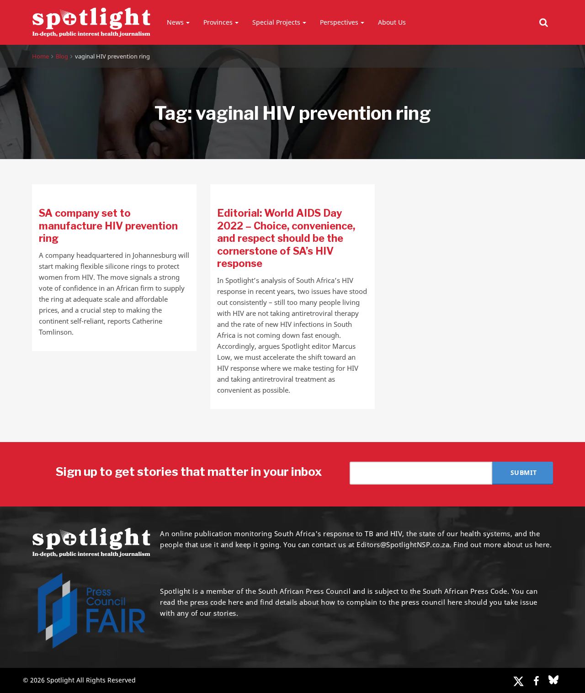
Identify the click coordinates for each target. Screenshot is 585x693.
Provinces (218, 22)
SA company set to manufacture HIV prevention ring (108, 225)
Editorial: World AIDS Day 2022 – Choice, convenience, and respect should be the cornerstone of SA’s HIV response (286, 238)
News (175, 22)
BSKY (553, 680)
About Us (392, 22)
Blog (62, 56)
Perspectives (339, 22)
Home (40, 56)
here (235, 602)
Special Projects (276, 22)
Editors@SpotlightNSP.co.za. (404, 544)
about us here (526, 544)
